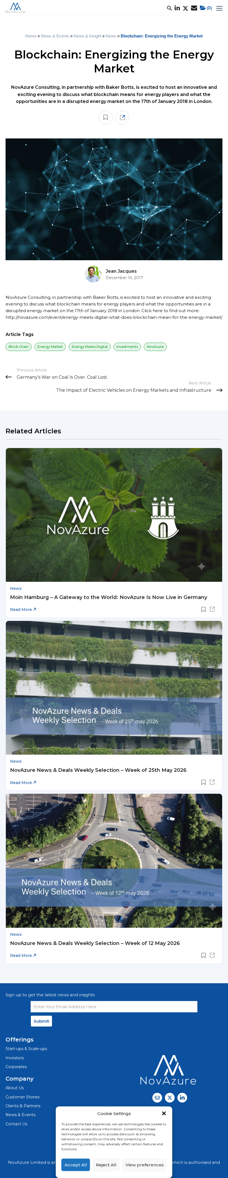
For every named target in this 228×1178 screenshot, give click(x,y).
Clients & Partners (23, 1105)
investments (127, 347)
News (111, 36)
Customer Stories (22, 1096)
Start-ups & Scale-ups (26, 1048)
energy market (50, 347)
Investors (15, 1057)
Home (30, 36)
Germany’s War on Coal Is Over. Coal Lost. (62, 377)
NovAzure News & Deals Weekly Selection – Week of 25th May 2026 (98, 770)
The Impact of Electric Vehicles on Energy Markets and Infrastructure (133, 390)
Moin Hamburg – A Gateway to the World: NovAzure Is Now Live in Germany (108, 597)
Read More (21, 609)
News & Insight (87, 36)
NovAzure (155, 347)
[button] (164, 1113)
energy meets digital (90, 347)
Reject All (106, 1164)
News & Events (55, 36)
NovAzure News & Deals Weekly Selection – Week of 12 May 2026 (95, 943)
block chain (19, 347)
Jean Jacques (121, 271)
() (209, 8)
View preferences (144, 1164)
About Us (15, 1087)
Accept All (76, 1164)
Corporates (16, 1066)
